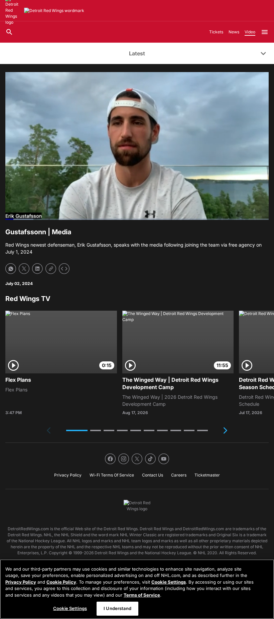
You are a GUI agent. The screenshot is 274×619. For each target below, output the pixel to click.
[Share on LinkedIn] (37, 268)
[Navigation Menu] (265, 32)
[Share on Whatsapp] (10, 268)
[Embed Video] (64, 268)
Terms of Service (142, 595)
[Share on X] (24, 268)
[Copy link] (50, 268)
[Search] (9, 32)
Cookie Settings (168, 582)
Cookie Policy (61, 582)
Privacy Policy (20, 582)
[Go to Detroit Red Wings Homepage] (54, 11)
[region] (137, 589)
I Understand (117, 608)
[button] (77, 430)
